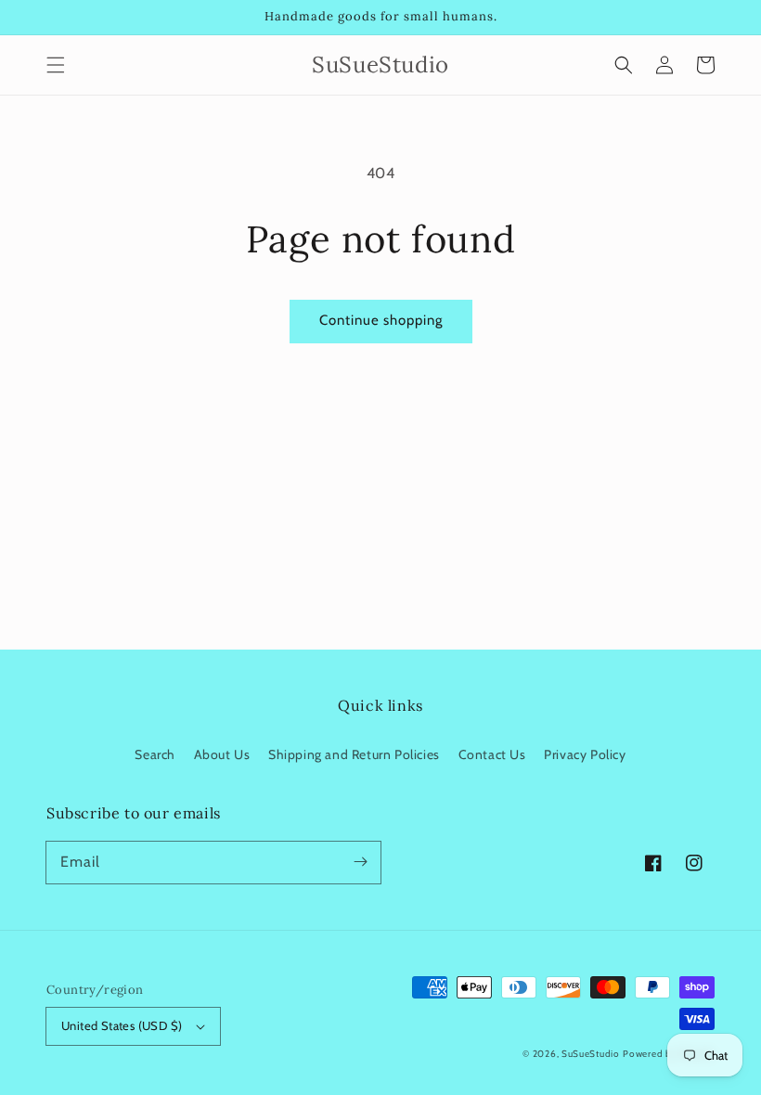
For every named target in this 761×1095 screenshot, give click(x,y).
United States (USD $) (121, 1025)
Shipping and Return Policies (354, 754)
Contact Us (492, 754)
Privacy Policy (585, 754)
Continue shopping (381, 320)
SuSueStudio (590, 1054)
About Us (222, 754)
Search (155, 754)
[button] (55, 65)
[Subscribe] (360, 862)
